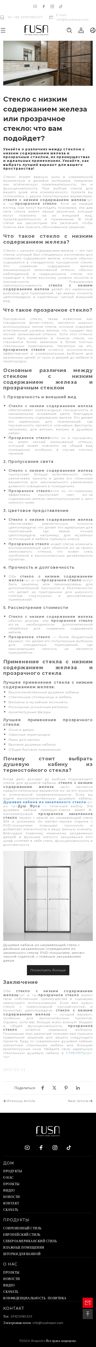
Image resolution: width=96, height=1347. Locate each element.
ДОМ (8, 1163)
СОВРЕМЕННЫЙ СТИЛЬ (22, 1228)
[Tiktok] (61, 6)
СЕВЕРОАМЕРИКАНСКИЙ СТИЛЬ (30, 1241)
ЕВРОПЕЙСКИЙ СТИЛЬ (22, 1235)
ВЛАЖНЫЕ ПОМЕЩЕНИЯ (23, 1247)
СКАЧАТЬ (10, 1210)
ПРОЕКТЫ (11, 1184)
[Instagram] (52, 6)
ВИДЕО (9, 1190)
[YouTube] (35, 6)
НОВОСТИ (11, 1197)
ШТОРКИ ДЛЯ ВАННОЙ (22, 1254)
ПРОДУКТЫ (12, 1171)
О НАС (8, 1177)
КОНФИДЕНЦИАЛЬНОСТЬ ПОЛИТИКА (35, 1298)
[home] (36, 30)
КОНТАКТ (11, 1203)
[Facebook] (44, 6)
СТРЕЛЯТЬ (75, 1053)
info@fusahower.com (48, 1323)
